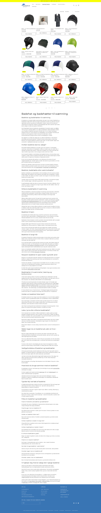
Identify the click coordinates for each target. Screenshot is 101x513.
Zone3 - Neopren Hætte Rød (71, 97)
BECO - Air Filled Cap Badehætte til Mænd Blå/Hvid (58, 75)
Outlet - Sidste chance (45, 489)
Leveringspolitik (61, 510)
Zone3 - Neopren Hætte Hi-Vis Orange (57, 98)
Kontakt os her (24, 491)
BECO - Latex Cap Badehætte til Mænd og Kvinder (57, 52)
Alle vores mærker (44, 491)
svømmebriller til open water (33, 269)
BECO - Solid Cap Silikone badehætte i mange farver (71, 52)
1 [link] (46, 107)
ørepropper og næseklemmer (50, 167)
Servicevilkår (56, 510)
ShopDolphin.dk (28, 510)
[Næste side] (55, 108)
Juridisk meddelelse (75, 510)
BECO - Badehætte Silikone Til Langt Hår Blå (28, 98)
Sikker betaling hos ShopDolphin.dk (28, 496)
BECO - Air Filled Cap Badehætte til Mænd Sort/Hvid (43, 75)
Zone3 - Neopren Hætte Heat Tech (42, 98)
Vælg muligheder (28, 33)
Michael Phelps (46, 481)
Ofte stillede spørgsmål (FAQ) (27, 494)
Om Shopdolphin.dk (25, 489)
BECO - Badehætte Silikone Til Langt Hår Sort (71, 75)
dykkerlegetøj (52, 372)
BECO (57, 128)
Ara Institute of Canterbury (34, 245)
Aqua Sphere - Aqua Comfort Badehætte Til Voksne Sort (42, 52)
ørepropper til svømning (40, 252)
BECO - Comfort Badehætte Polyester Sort (71, 29)
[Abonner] (39, 503)
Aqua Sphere (32, 481)
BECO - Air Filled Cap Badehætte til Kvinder (29, 29)
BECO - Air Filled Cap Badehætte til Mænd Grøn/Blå (29, 75)
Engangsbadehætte (40, 28)
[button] (33, 4)
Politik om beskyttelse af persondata (41, 510)
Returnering (43, 494)
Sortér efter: (62, 11)
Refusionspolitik (51, 510)
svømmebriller (39, 167)
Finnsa (35, 482)
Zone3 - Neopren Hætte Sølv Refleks (28, 52)
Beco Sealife (38, 481)
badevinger (41, 372)
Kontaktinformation (68, 510)
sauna (45, 482)
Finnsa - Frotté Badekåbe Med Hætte (57, 29)
